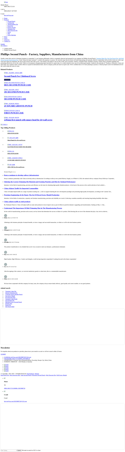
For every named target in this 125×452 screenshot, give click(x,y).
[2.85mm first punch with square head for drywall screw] (11, 117)
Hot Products (30, 373)
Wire (8, 33)
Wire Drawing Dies (15, 375)
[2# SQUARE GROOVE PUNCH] (11, 103)
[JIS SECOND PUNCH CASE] (11, 89)
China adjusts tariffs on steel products (17, 201)
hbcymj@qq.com (8, 15)
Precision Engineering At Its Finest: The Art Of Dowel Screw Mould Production (31, 195)
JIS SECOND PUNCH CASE (17, 92)
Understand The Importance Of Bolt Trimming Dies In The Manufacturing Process (33, 208)
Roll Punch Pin (5, 375)
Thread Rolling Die (12, 24)
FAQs (5, 38)
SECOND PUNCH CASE (15, 99)
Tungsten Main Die (101, 58)
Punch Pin (10, 26)
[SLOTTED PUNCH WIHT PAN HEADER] (14, 144)
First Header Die (9, 300)
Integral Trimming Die (11, 293)
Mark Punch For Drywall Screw (16, 140)
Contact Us (7, 41)
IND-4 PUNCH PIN (12, 153)
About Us (6, 39)
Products (6, 20)
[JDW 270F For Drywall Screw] (11, 164)
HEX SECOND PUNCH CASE (17, 85)
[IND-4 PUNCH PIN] (10, 151)
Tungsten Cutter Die (10, 291)
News (5, 36)
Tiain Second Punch (26, 375)
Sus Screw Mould (10, 296)
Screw (9, 32)
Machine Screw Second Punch (13, 302)
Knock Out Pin (11, 27)
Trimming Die (11, 29)
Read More (7, 79)
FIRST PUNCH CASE (14, 113)
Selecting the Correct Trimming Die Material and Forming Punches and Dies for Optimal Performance (39, 182)
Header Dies (8, 303)
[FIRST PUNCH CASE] (12, 110)
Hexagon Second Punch (38, 375)
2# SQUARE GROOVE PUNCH (18, 106)
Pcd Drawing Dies (10, 297)
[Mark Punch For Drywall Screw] (12, 138)
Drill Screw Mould (61, 375)
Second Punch (11, 21)
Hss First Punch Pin (112, 58)
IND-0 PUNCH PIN (12, 133)
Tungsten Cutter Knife (11, 299)
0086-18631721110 (9, 388)
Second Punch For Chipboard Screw (20, 76)
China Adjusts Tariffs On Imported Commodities (21, 188)
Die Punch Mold (9, 306)
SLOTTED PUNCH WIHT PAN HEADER (19, 147)
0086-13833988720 (20, 388)
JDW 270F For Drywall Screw (15, 167)
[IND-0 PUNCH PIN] (10, 131)
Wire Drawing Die (12, 30)
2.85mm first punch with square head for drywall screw (28, 120)
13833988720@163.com (20, 401)
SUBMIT (3, 354)
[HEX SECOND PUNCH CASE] (14, 82)
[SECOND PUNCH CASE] (13, 96)
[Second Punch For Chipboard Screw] (13, 72)
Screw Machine (11, 35)
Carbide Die (10, 23)
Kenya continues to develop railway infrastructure (21, 175)
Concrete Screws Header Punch (13, 294)
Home (5, 18)
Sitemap (37, 373)
